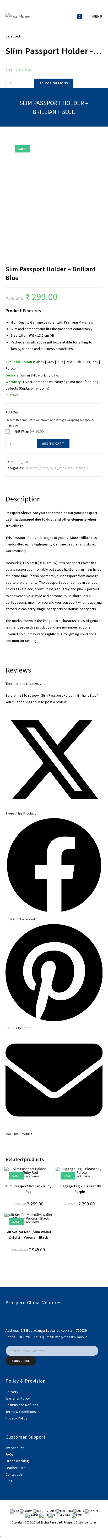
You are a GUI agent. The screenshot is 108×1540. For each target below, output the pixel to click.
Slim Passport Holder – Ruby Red (28, 1189)
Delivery (12, 1391)
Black (40, 361)
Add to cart (53, 443)
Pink (77, 361)
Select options (54, 83)
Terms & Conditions (21, 1411)
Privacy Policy (16, 1418)
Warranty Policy (18, 1398)
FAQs (10, 1454)
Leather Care (16, 1467)
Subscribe (21, 1361)
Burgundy (90, 361)
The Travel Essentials (73, 468)
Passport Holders (36, 468)
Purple (11, 368)
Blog (9, 1480)
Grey (50, 361)
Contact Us (14, 1474)
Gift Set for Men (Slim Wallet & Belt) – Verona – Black (28, 1235)
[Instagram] (7, 1320)
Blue (60, 361)
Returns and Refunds (22, 1404)
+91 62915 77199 (30, 1337)
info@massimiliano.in (71, 1337)
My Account (15, 1447)
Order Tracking (17, 1461)
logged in (32, 702)
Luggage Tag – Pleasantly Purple (79, 1189)
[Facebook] (7, 1313)
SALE (53, 468)
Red (69, 361)
